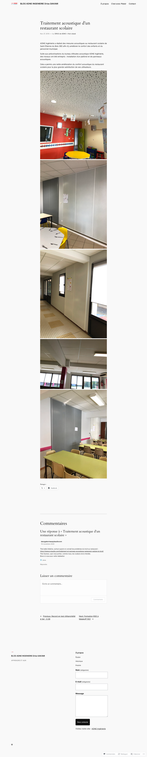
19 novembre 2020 (47, 544)
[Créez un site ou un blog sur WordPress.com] (12, 745)
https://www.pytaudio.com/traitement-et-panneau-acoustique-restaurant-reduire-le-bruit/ (72, 551)
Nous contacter (82, 722)
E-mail (83, 682)
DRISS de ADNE (60, 34)
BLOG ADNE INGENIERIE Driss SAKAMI (39, 3)
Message (80, 693)
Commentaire (98, 599)
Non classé (72, 34)
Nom (82, 670)
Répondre (43, 564)
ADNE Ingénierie (99, 729)
